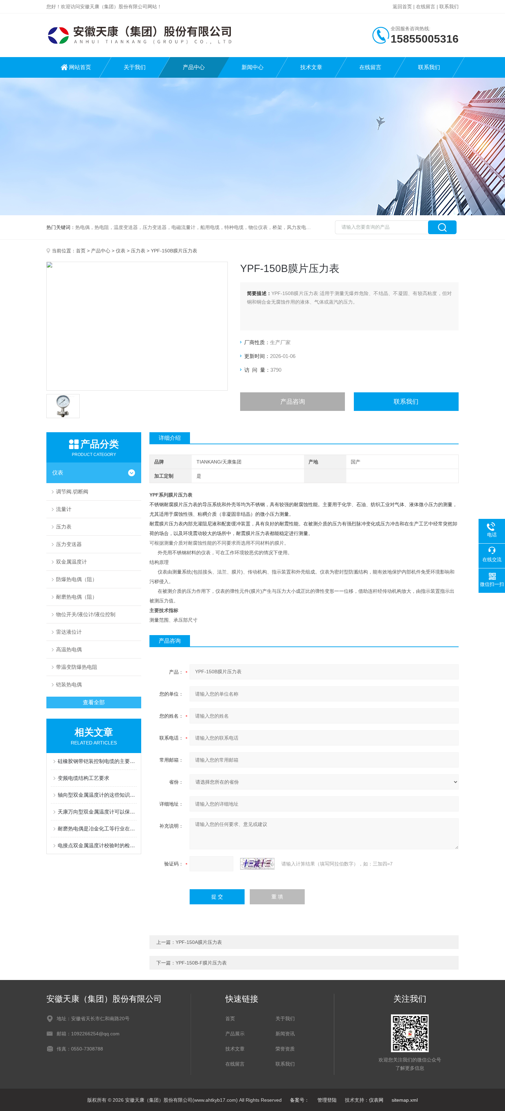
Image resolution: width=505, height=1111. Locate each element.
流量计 (63, 509)
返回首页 (402, 6)
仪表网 (376, 1100)
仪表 (120, 250)
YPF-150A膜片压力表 (199, 942)
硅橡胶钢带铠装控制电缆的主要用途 (97, 761)
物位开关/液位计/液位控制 (85, 614)
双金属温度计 (71, 562)
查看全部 (94, 702)
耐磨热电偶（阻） (76, 597)
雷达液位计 (69, 632)
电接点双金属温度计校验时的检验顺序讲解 (97, 845)
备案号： (299, 1100)
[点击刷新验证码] (257, 864)
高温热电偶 (69, 649)
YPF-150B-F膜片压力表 (201, 963)
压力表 (138, 250)
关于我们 (135, 67)
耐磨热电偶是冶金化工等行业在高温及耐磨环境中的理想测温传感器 (97, 828)
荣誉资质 (285, 1049)
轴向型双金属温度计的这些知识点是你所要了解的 (97, 795)
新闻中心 (252, 67)
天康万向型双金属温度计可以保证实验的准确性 (97, 812)
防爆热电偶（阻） (76, 579)
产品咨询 (292, 401)
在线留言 (425, 6)
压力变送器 (69, 544)
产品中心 (194, 67)
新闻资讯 (285, 1033)
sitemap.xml (405, 1100)
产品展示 (235, 1033)
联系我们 (449, 6)
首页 (81, 250)
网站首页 (80, 67)
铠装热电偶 (69, 684)
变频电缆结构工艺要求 (83, 778)
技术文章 (311, 67)
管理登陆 (327, 1100)
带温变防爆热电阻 (76, 667)
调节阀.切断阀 (72, 491)
